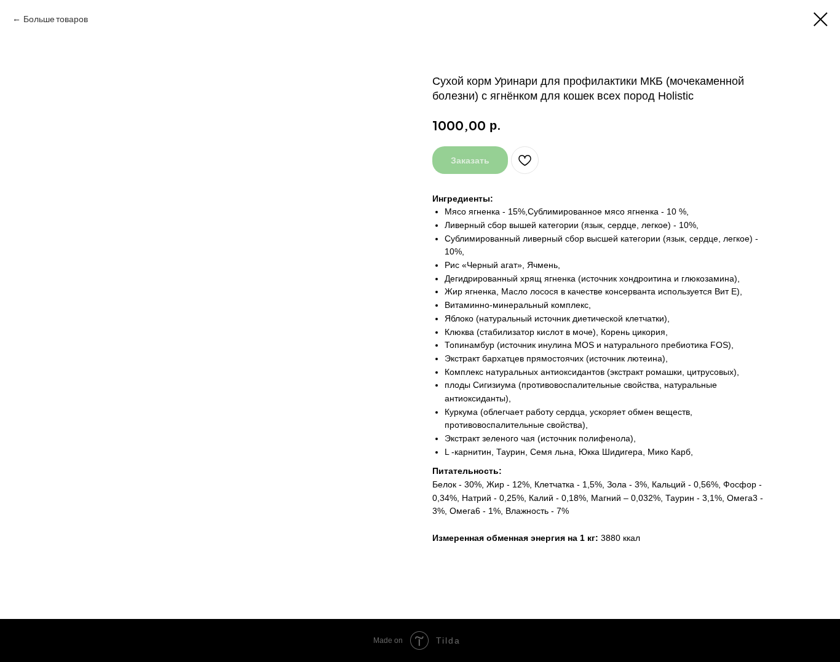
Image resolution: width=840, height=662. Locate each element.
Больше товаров (55, 18)
